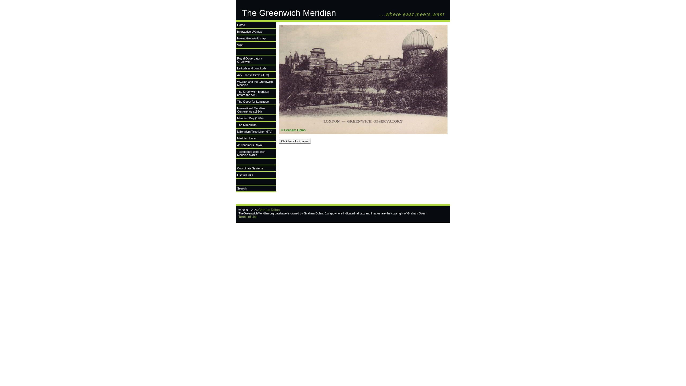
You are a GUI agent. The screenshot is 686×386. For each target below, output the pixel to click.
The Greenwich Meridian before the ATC (253, 93)
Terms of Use (248, 217)
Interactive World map (251, 38)
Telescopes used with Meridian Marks (251, 153)
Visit (240, 45)
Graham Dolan (269, 210)
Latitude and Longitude (251, 68)
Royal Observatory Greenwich (249, 60)
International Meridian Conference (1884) (251, 110)
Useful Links (245, 175)
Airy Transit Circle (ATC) (253, 75)
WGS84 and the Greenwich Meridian (255, 83)
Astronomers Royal (249, 145)
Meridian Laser (246, 138)
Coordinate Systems (250, 168)
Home (241, 25)
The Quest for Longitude (253, 101)
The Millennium (246, 125)
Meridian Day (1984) (250, 118)
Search (242, 188)
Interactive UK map (249, 31)
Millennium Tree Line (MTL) (255, 131)
